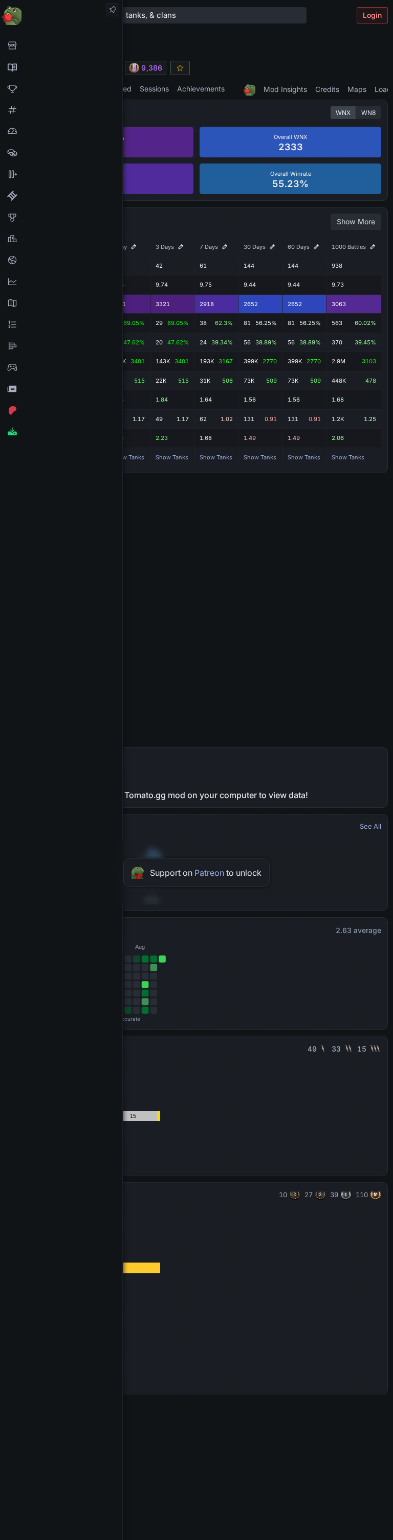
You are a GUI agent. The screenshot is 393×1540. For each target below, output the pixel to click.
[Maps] (61, 303)
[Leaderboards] (61, 324)
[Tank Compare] (61, 174)
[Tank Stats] (61, 110)
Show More (356, 221)
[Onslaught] (61, 88)
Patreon (209, 873)
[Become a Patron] (61, 410)
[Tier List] (61, 346)
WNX (343, 112)
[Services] (61, 45)
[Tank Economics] (61, 153)
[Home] (61, 15)
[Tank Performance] (61, 131)
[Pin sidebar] (112, 9)
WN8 (368, 112)
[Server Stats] (61, 260)
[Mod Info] (61, 432)
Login (372, 15)
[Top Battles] (61, 238)
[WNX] (61, 67)
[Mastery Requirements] (61, 217)
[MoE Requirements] (61, 195)
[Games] (61, 367)
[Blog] (61, 389)
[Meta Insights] (61, 281)
